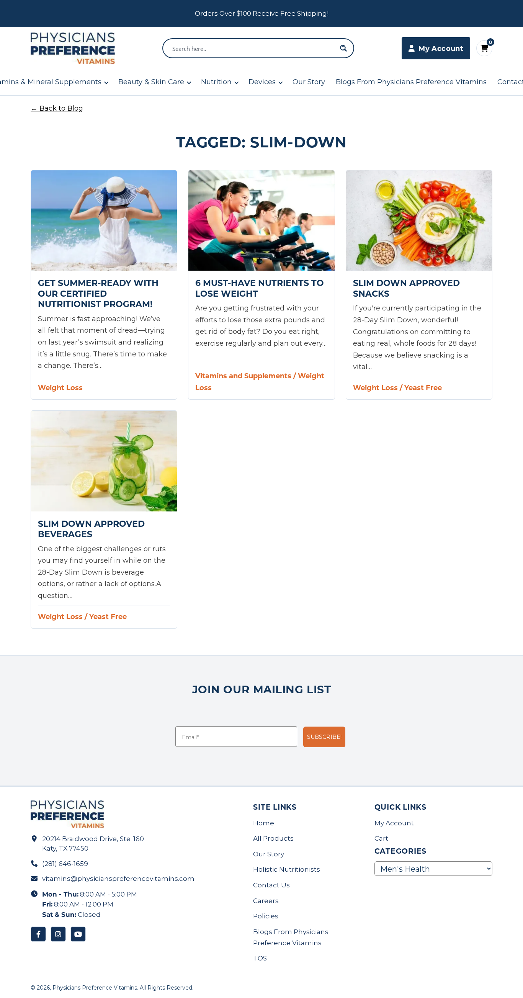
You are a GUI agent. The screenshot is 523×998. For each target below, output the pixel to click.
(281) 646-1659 (65, 863)
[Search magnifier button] (343, 48)
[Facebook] (38, 934)
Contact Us (271, 885)
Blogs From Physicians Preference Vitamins (411, 82)
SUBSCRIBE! (324, 736)
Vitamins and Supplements (243, 375)
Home (263, 823)
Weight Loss (60, 387)
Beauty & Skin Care (151, 82)
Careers (266, 901)
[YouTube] (78, 934)
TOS (260, 958)
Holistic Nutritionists (286, 869)
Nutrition (216, 82)
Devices (262, 82)
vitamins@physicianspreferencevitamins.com (118, 878)
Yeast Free (423, 387)
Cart (381, 838)
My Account (394, 823)
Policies (265, 916)
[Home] (73, 48)
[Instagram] (58, 934)
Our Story (309, 82)
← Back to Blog (57, 108)
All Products (273, 838)
